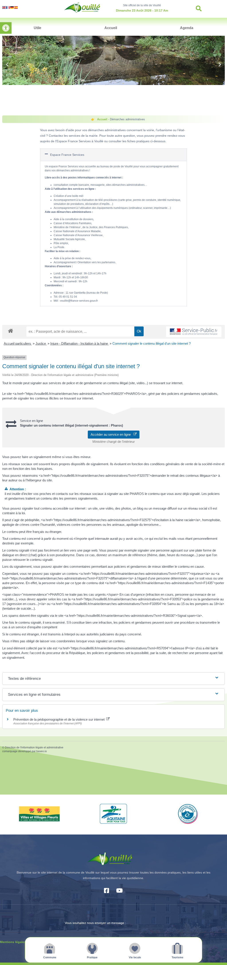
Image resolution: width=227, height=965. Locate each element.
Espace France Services (67, 154)
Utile (37, 28)
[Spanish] (16, 7)
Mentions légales (13, 942)
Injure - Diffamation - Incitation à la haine (79, 343)
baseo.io (41, 751)
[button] (6, 28)
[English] (4, 7)
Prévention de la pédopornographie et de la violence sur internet (59, 719)
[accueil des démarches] (11, 330)
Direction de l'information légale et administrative (34, 747)
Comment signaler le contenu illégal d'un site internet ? (151, 343)
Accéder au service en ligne (112, 434)
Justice (41, 343)
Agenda (186, 28)
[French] (8, 7)
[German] (12, 7)
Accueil (110, 28)
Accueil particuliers (18, 343)
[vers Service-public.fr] (193, 331)
